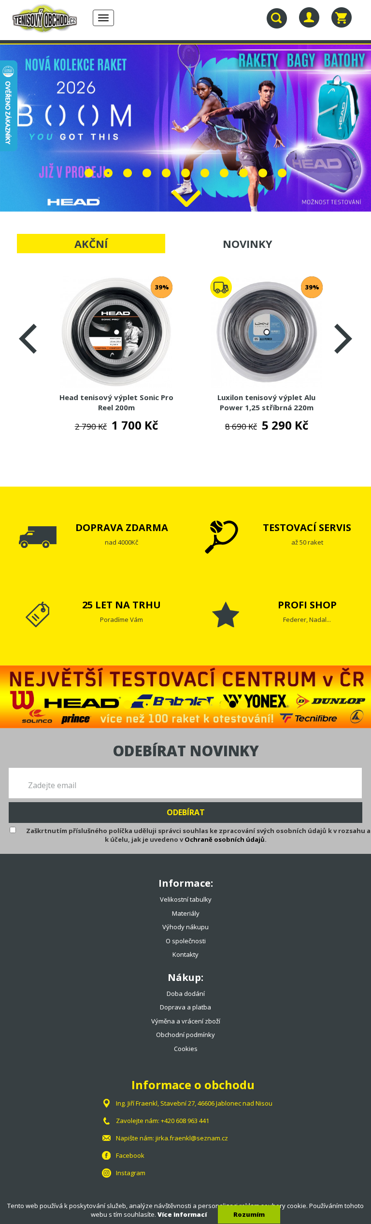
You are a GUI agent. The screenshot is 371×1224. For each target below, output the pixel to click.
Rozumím (249, 1214)
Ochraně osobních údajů (225, 839)
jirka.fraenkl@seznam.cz (192, 1138)
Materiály (186, 913)
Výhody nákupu (185, 926)
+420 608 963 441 (185, 1120)
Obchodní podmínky (185, 1034)
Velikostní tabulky (186, 899)
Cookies (186, 1048)
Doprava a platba (185, 1007)
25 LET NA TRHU (121, 604)
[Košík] (341, 17)
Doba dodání (186, 993)
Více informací (182, 1214)
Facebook (130, 1155)
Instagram (130, 1172)
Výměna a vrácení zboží (185, 1021)
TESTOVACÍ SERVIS (307, 527)
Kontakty (185, 954)
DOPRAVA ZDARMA (121, 527)
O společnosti (186, 940)
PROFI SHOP (307, 604)
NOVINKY (247, 243)
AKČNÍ (91, 243)
